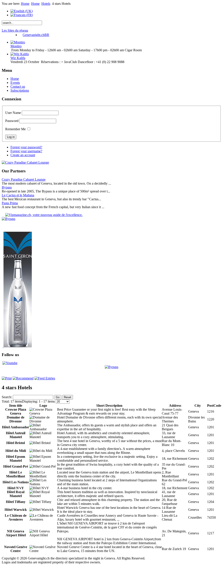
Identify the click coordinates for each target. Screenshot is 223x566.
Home (25, 3)
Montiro (16, 46)
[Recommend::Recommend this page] (23, 378)
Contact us (17, 86)
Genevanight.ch (36, 35)
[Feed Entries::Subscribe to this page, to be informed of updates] (44, 378)
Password (12, 121)
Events (15, 82)
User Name (13, 113)
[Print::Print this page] (7, 378)
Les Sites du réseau (15, 30)
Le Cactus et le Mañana (18, 195)
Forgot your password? (26, 147)
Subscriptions (19, 90)
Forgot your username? (26, 151)
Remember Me (15, 129)
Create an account (22, 155)
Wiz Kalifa (17, 58)
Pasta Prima (10, 203)
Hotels (45, 3)
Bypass (7, 187)
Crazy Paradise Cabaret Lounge (24, 179)
